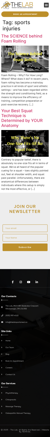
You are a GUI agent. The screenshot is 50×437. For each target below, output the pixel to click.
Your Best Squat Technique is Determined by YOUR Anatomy (22, 118)
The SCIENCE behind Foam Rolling (21, 38)
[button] (46, 5)
